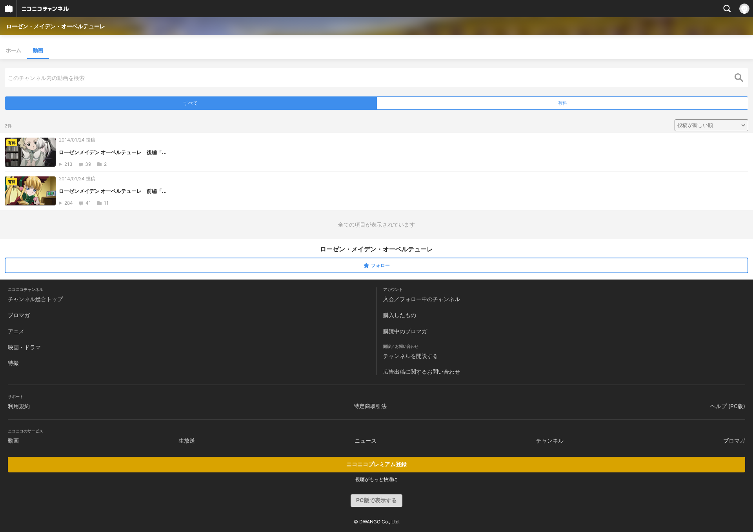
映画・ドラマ (24, 347)
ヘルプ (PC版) (727, 406)
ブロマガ (19, 315)
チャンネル (550, 440)
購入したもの (399, 315)
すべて (191, 103)
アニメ (16, 331)
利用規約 (19, 406)
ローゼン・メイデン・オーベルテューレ (55, 26)
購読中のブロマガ (405, 331)
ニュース (365, 440)
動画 (38, 50)
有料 (562, 103)
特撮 (13, 363)
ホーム (13, 50)
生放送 (186, 440)
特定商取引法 (370, 406)
